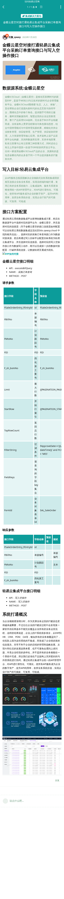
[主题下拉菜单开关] (60, 7)
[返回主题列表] (3, 7)
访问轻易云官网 (32, 1)
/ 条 (31, 7)
